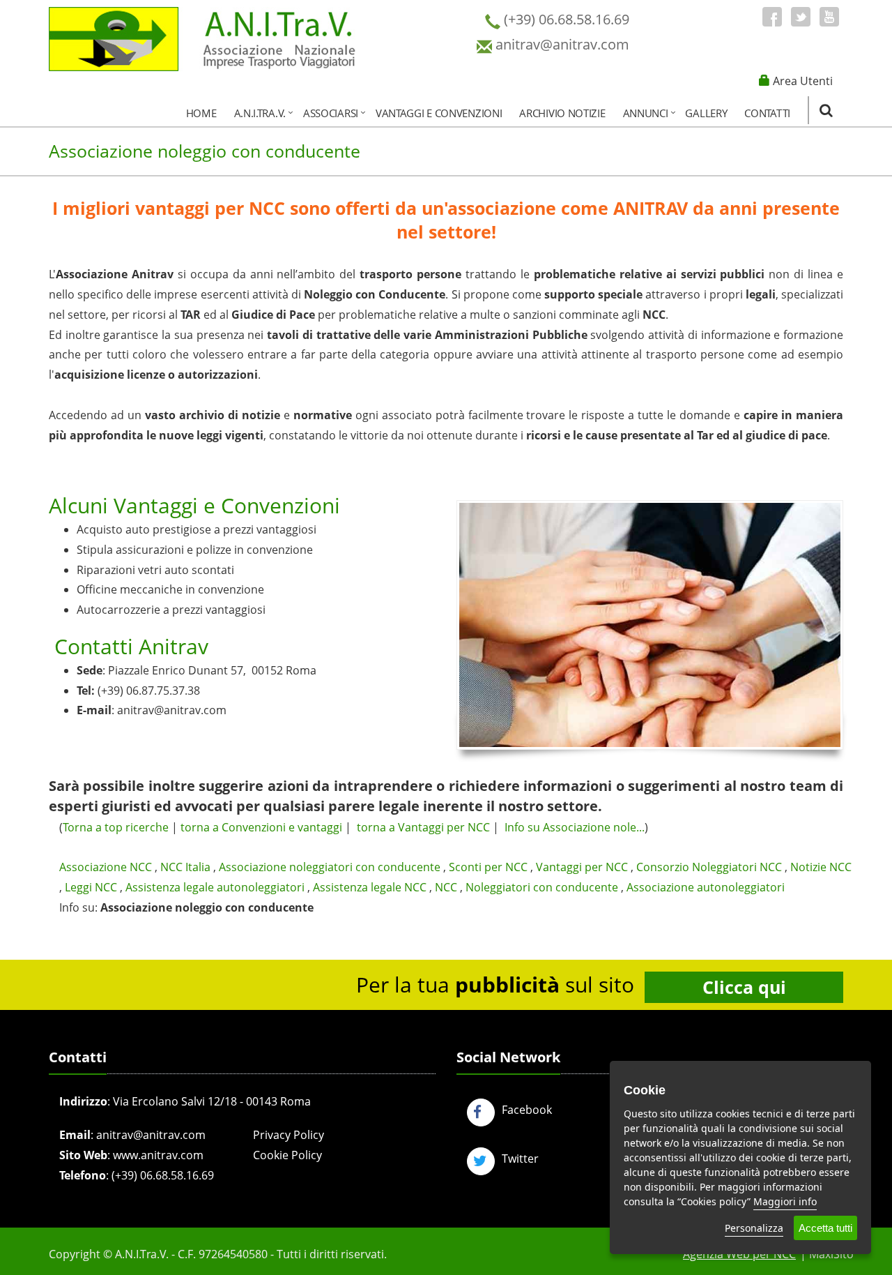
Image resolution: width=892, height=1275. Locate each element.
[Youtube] (829, 17)
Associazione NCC (105, 867)
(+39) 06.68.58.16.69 (163, 1175)
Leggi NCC (91, 887)
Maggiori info (785, 1201)
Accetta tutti (825, 1228)
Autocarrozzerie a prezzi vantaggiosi (171, 609)
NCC (446, 887)
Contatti (767, 113)
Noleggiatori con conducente (542, 887)
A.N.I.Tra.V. (260, 113)
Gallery (706, 113)
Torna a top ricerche (116, 827)
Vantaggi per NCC (582, 867)
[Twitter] (800, 17)
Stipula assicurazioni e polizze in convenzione (195, 549)
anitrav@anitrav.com (171, 710)
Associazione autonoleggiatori (705, 887)
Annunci (645, 113)
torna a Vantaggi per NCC (423, 827)
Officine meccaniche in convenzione (170, 589)
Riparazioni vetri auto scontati (155, 570)
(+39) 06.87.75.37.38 (149, 690)
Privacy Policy (288, 1134)
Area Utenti (803, 81)
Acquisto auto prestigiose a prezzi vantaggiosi (196, 529)
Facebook (527, 1109)
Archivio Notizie (562, 113)
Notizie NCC (821, 867)
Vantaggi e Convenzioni (439, 113)
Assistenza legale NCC (369, 887)
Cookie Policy (287, 1155)
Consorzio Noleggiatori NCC (709, 867)
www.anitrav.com (158, 1155)
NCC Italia (185, 867)
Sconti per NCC (488, 867)
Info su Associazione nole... (575, 827)
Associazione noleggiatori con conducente (329, 867)
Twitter (520, 1158)
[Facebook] (772, 17)
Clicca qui (744, 987)
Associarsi (330, 113)
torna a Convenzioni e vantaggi (261, 827)
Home (201, 113)
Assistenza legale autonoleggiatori (215, 887)
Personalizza (754, 1228)
